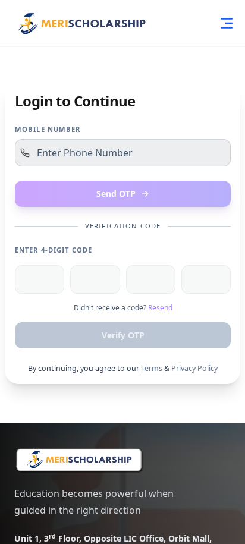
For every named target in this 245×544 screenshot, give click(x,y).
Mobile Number (48, 129)
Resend (160, 308)
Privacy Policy (194, 368)
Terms (151, 368)
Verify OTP (123, 335)
